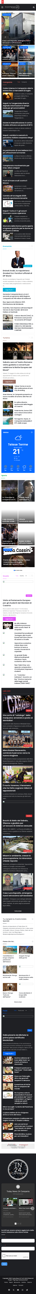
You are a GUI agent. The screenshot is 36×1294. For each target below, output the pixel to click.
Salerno (15, 1285)
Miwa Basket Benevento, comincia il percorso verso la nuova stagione (16, 753)
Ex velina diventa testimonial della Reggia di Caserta (23, 404)
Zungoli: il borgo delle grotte (24, 957)
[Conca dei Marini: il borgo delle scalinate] (26, 987)
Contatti (21, 1285)
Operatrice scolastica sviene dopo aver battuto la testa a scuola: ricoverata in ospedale (22, 647)
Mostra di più (18, 1002)
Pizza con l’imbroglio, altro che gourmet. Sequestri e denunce (22, 1078)
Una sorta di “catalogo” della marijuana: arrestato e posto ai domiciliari (18, 718)
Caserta (29, 1282)
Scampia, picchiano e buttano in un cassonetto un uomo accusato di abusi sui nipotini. (10, 1208)
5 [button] (20, 570)
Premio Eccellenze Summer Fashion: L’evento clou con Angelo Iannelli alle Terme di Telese (16, 562)
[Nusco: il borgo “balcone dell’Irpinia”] (10, 987)
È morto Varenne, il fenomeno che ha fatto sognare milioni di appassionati (17, 788)
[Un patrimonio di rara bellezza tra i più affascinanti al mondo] (8, 158)
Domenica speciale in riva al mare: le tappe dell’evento (26, 75)
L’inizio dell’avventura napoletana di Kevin (7, 544)
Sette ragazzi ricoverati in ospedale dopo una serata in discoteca (15, 42)
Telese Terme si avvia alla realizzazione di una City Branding (23, 388)
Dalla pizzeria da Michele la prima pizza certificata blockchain (15, 1038)
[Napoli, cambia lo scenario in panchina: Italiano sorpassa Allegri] (8, 143)
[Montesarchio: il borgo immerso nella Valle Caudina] (26, 969)
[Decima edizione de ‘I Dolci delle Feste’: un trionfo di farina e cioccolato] (8, 1060)
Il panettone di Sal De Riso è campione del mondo (22, 1086)
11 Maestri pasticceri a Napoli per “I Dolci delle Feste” (23, 1070)
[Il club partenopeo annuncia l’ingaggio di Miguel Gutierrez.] (26, 512)
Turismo (6, 338)
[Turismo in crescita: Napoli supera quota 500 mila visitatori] (26, 53)
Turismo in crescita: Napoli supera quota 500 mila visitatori (26, 60)
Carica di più (18, 911)
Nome (3, 1237)
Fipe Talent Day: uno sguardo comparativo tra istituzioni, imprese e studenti (23, 668)
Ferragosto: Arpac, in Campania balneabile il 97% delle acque (23, 421)
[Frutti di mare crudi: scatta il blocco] (8, 188)
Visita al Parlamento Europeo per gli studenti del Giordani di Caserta (17, 603)
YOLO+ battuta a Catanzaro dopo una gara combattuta (8, 522)
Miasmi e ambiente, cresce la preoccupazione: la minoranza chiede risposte (17, 858)
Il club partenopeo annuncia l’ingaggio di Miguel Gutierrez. (26, 522)
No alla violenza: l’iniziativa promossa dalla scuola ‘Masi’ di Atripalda (22, 626)
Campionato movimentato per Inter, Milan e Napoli (16, 166)
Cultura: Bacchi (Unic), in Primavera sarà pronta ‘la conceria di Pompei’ (23, 318)
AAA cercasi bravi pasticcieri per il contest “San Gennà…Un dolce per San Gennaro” (23, 1127)
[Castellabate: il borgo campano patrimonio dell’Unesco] (10, 950)
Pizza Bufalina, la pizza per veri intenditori (22, 1135)
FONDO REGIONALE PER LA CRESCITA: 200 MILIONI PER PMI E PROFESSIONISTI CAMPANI (23, 327)
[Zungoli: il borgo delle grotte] (26, 950)
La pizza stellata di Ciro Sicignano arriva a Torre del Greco (15, 1114)
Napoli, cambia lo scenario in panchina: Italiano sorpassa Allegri (18, 136)
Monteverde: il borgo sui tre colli (10, 976)
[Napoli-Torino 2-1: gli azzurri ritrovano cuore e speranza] (8, 218)
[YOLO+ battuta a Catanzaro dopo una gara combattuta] (9, 512)
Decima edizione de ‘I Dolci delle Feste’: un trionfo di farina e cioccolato (22, 1061)
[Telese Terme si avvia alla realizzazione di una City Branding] (8, 388)
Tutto (18, 82)
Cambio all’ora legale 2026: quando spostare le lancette (15, 197)
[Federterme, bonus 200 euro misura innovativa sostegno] (8, 412)
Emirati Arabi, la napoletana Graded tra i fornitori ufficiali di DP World (17, 273)
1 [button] (14, 570)
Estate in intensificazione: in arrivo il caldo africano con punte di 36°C (18, 124)
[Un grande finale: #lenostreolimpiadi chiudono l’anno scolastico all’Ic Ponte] (4, 655)
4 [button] (18, 570)
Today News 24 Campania (18, 1191)
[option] (18, 45)
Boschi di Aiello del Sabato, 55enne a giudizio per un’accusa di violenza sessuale (17, 823)
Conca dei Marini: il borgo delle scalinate (25, 995)
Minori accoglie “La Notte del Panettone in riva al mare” (18, 1108)
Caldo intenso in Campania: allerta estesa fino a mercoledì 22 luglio (18, 89)
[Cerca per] (34, 8)
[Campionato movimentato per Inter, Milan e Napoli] (8, 173)
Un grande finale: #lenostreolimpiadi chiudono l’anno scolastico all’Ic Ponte (22, 658)
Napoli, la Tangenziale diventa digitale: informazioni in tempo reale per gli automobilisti (16, 105)
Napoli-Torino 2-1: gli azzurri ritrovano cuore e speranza (15, 212)
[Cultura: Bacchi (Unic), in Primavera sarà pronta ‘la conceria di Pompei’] (8, 317)
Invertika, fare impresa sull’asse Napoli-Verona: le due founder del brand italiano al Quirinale (18, 310)
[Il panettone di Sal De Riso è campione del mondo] (8, 1086)
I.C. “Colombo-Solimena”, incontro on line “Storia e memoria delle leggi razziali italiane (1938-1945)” (23, 679)
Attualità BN (6, 64)
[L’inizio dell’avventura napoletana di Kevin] (9, 534)
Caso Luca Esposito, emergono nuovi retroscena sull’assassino (18, 894)
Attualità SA (23, 64)
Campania (24, 82)
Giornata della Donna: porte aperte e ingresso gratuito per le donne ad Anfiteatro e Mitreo (18, 228)
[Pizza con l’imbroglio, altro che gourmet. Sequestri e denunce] (8, 1078)
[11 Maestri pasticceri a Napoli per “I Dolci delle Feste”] (8, 1070)
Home (6, 1282)
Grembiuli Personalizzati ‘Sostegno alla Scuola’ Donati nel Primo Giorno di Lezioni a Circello (23, 636)
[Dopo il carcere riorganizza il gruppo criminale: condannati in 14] (9, 53)
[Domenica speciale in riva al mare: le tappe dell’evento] (26, 70)
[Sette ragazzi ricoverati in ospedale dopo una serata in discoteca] (18, 28)
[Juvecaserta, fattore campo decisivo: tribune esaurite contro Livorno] (9, 491)
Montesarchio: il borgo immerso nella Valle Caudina (26, 977)
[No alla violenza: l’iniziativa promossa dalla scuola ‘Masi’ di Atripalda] (8, 625)
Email (3, 1245)
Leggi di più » (9, 290)
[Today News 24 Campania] (12, 7)
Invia (4, 1264)
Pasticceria (21, 1010)
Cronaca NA (6, 14)
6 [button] (21, 570)
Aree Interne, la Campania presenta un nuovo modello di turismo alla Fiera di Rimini (17, 396)
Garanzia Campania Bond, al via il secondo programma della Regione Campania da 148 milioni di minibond (17, 296)
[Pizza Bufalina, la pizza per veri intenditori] (8, 1136)
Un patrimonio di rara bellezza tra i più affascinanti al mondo (17, 151)
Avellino (22, 575)
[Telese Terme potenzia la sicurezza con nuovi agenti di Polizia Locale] (9, 70)
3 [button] (17, 570)
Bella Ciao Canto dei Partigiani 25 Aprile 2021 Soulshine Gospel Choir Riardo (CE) (26, 1208)
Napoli (11, 1282)
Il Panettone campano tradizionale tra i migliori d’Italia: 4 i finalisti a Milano (18, 1119)
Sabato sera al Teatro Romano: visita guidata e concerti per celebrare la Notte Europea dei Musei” (17, 366)
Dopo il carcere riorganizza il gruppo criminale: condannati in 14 (9, 60)
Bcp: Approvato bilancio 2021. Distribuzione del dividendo (14, 303)
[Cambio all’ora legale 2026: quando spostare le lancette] (8, 203)
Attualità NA (23, 47)
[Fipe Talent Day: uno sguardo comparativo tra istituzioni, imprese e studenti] (4, 665)
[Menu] (2, 8)
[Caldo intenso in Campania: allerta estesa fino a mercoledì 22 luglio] (8, 96)
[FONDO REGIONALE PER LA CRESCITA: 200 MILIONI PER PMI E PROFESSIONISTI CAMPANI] (8, 326)
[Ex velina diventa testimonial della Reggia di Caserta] (8, 404)
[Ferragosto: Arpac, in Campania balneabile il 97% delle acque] (8, 421)
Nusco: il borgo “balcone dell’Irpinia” (8, 995)
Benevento (17, 1282)
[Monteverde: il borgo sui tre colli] (10, 969)
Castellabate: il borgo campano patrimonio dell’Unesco (8, 959)
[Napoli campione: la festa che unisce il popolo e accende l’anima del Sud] (26, 534)
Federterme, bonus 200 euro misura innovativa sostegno (23, 412)
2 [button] (15, 570)
